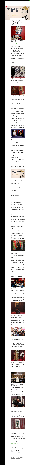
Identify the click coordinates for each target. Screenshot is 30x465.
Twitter (14, 443)
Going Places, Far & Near (4, 0)
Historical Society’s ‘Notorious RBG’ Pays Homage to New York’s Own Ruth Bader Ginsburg (17, 22)
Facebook (12, 443)
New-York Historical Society (16, 457)
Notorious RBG (21, 457)
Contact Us (27, 0)
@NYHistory (12, 457)
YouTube (17, 443)
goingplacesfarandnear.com (15, 43)
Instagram (16, 443)
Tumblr (20, 443)
